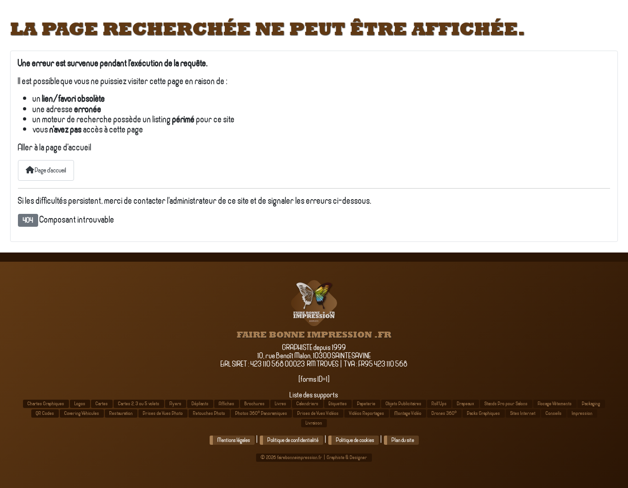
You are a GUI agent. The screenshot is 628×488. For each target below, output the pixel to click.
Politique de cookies (355, 440)
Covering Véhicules (81, 413)
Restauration (121, 413)
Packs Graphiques (483, 413)
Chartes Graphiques (46, 403)
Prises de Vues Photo (163, 413)
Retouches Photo (209, 413)
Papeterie (366, 403)
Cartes (102, 403)
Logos (80, 403)
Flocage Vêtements (555, 403)
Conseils (554, 413)
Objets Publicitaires (404, 403)
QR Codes (45, 413)
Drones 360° (444, 413)
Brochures (255, 403)
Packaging (591, 403)
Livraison (314, 422)
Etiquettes (338, 403)
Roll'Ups (439, 403)
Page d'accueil (50, 170)
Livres (280, 403)
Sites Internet (523, 413)
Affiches (226, 403)
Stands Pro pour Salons (506, 403)
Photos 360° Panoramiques (261, 413)
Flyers (176, 403)
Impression (582, 413)
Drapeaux (465, 403)
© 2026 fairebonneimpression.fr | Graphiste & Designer (314, 457)
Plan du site (403, 440)
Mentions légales (233, 440)
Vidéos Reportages (366, 413)
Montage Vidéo (408, 413)
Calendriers (308, 403)
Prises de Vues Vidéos (318, 413)
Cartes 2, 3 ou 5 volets (139, 403)
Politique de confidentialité (293, 440)
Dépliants (200, 403)
